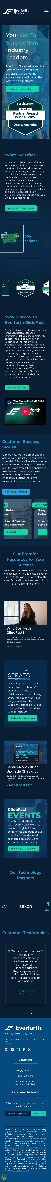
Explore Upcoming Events (24, 848)
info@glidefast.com (25, 1070)
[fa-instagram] (18, 1050)
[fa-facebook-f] (24, 1050)
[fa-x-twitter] (29, 1050)
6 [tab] (31, 1013)
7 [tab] (35, 1013)
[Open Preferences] (4, 1177)
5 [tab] (27, 1013)
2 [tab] (15, 1013)
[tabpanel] (25, 973)
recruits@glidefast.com (20, 1171)
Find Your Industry (17, 387)
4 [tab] (23, 1013)
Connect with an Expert (22, 89)
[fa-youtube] (12, 1050)
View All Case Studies (16, 492)
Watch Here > (14, 646)
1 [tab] (11, 1013)
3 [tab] (19, 1013)
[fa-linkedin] (6, 1050)
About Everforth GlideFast (21, 208)
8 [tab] (39, 1013)
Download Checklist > (19, 784)
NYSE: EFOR (9, 1043)
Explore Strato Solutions (23, 718)
